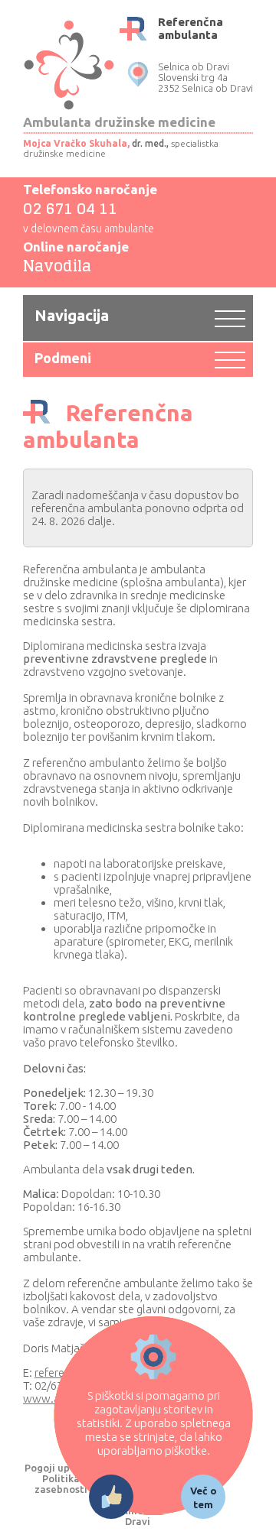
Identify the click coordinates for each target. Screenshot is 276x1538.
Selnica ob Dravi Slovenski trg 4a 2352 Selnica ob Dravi (205, 77)
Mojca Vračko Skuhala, (76, 143)
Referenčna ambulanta (190, 28)
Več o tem (203, 1497)
